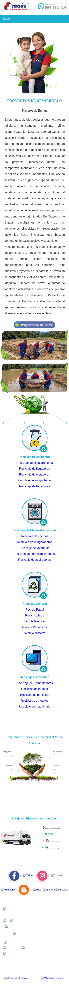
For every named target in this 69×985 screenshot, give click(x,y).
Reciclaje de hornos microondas (34, 553)
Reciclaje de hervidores (34, 486)
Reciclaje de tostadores (34, 474)
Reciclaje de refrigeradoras (34, 542)
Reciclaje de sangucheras (34, 480)
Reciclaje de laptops (34, 688)
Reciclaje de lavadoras (34, 547)
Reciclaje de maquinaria (34, 706)
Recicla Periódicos (34, 627)
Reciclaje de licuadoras (34, 468)
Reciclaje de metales (34, 700)
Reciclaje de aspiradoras (34, 559)
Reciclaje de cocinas (34, 536)
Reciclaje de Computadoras (34, 683)
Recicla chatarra (34, 633)
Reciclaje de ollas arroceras (34, 462)
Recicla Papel (34, 609)
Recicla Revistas (35, 621)
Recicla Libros (34, 615)
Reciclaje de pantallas (34, 694)
